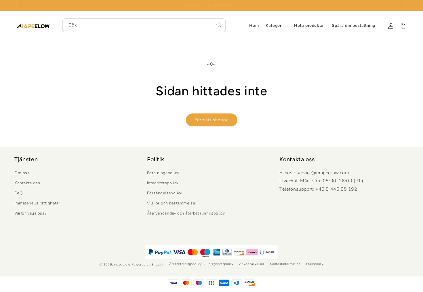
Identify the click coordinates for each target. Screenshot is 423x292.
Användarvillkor (251, 264)
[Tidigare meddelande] (16, 5)
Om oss (22, 173)
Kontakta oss (27, 183)
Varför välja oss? (30, 213)
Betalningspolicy (163, 173)
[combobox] (144, 25)
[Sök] (219, 25)
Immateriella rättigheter (37, 203)
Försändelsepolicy (164, 193)
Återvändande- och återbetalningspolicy (186, 213)
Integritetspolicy (162, 183)
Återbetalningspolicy (185, 264)
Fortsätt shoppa (212, 120)
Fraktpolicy (315, 264)
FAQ (18, 193)
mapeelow (122, 264)
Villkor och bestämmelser (172, 203)
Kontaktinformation (285, 264)
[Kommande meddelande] (406, 5)
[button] (276, 26)
